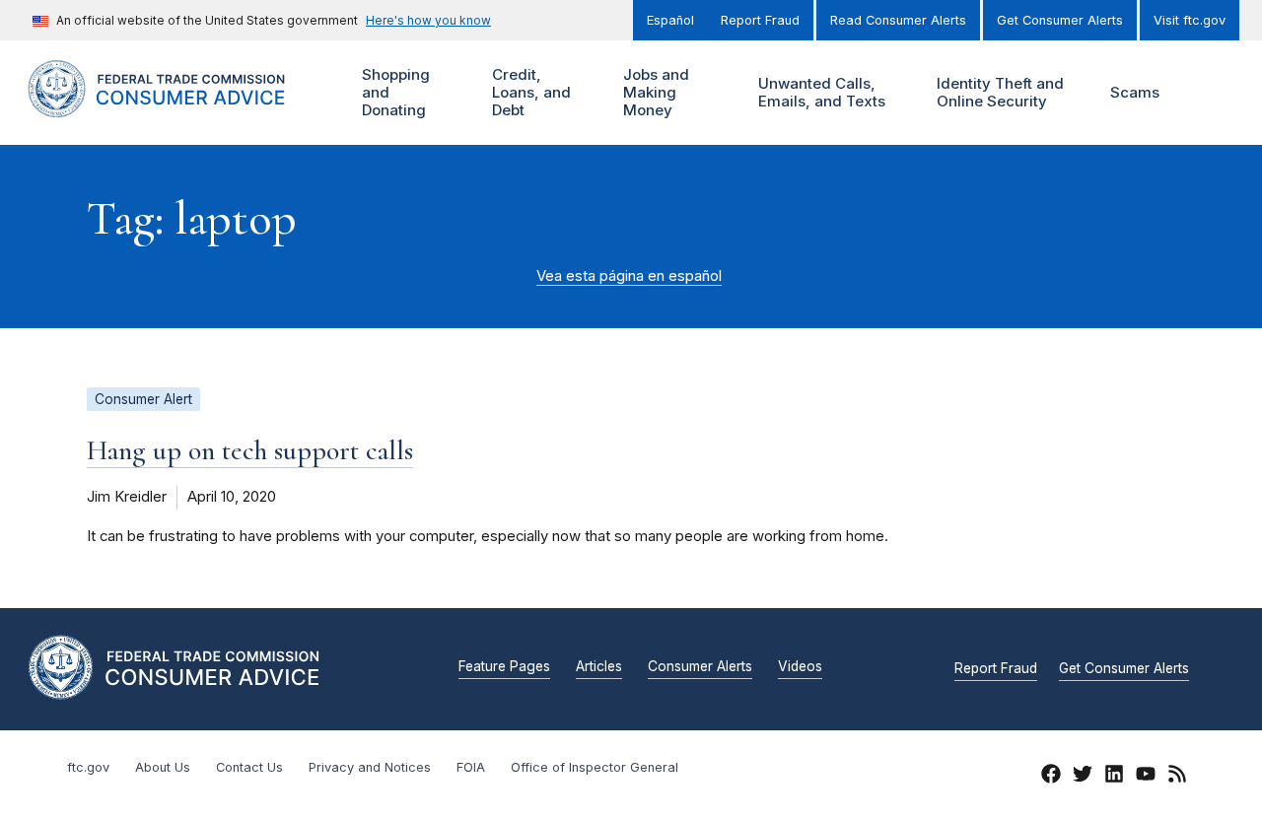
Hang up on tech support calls (250, 450)
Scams (1134, 92)
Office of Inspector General (594, 767)
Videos (800, 667)
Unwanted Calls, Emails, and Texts (819, 92)
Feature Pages (504, 667)
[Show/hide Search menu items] (1207, 92)
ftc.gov (88, 767)
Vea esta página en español (629, 276)
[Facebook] (1051, 777)
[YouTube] (1146, 777)
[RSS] (1177, 777)
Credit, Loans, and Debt (529, 92)
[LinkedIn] (1114, 777)
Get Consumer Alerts (1060, 20)
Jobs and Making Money (653, 92)
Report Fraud (760, 20)
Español (670, 20)
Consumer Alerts (700, 667)
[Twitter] (1082, 777)
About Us (162, 767)
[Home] (177, 106)
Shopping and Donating (393, 92)
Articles (599, 667)
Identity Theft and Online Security (998, 92)
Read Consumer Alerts (898, 20)
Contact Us (249, 767)
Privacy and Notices (370, 767)
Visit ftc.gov (1190, 20)
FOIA (470, 767)
